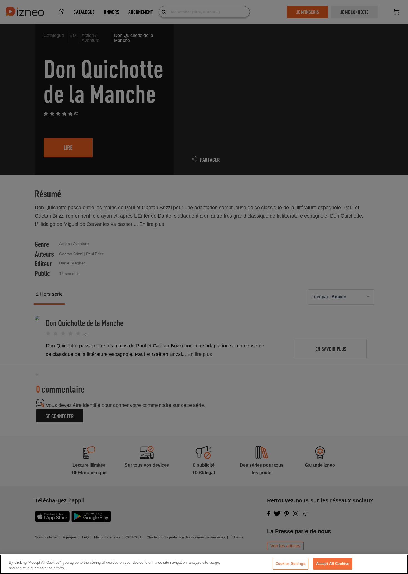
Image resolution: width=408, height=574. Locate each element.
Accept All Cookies (332, 564)
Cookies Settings (290, 564)
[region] (204, 564)
